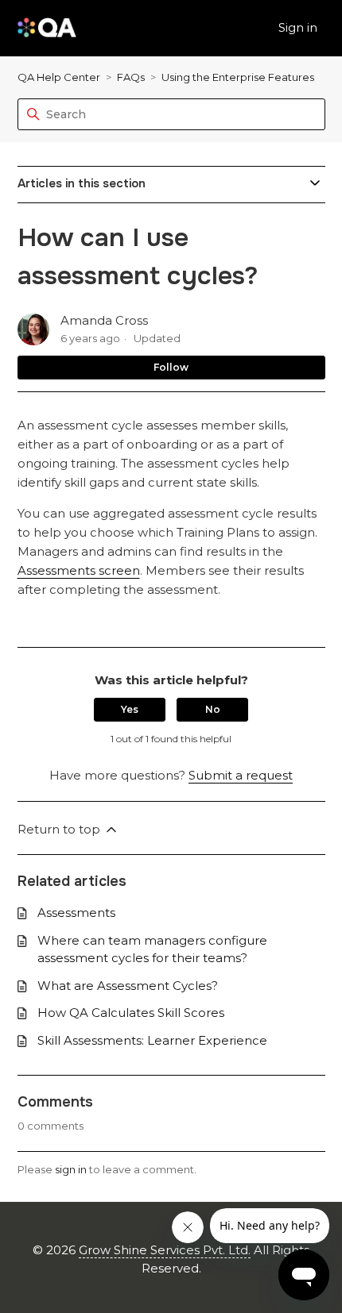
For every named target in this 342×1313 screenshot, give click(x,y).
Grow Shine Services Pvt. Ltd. (165, 1249)
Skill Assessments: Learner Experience (152, 1040)
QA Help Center (58, 77)
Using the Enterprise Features (237, 77)
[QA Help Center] (46, 28)
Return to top (60, 829)
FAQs (131, 77)
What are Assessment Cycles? (127, 985)
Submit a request (240, 775)
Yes (129, 709)
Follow (171, 367)
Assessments (76, 912)
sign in (71, 1169)
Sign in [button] (297, 27)
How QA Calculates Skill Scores (130, 1012)
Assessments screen (78, 570)
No (212, 709)
